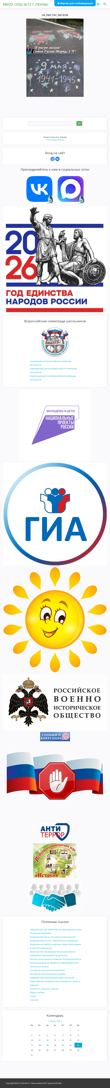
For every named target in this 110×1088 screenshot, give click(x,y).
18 (40, 1045)
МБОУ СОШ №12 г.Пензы (25, 4)
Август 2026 (55, 1021)
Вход (62, 139)
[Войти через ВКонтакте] (57, 159)
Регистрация (52, 139)
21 (63, 1045)
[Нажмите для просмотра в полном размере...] (55, 36)
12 (47, 1040)
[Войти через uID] (52, 159)
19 (47, 1045)
